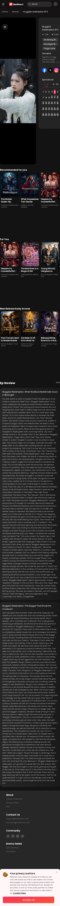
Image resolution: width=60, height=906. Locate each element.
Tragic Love (49, 48)
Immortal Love (46, 344)
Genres (15, 11)
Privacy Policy (12, 802)
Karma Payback (47, 274)
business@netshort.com (18, 822)
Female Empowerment (10, 205)
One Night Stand (52, 44)
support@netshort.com (17, 818)
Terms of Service (14, 798)
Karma (4, 207)
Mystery (24, 205)
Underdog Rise (51, 39)
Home (5, 11)
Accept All (29, 899)
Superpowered (26, 274)
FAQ (8, 806)
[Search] (29, 4)
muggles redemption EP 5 (35, 11)
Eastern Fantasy (27, 344)
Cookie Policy (19, 893)
